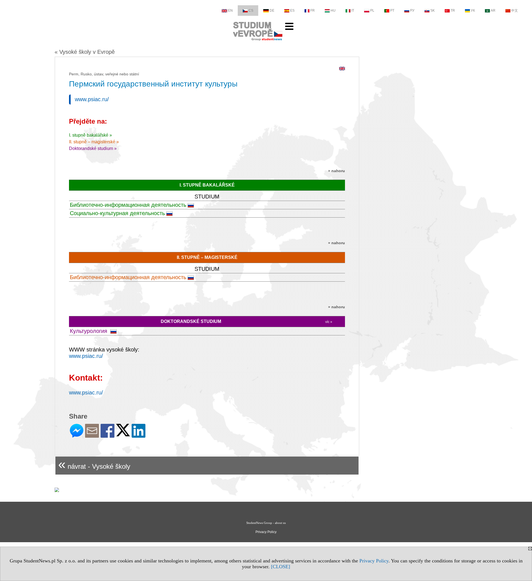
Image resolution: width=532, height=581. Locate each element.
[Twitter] (123, 434)
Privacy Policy (373, 561)
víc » (328, 322)
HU (333, 10)
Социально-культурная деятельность (117, 213)
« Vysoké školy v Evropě (85, 52)
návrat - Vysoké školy (94, 464)
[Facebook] (107, 435)
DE (272, 10)
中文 (514, 10)
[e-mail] (92, 435)
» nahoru (336, 171)
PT (392, 10)
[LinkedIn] (138, 435)
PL (372, 10)
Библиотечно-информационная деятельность (128, 205)
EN (230, 10)
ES (292, 10)
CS (251, 10)
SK (432, 10)
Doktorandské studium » (93, 148)
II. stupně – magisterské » (94, 141)
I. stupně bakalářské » (90, 135)
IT (352, 10)
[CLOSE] (280, 566)
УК (473, 10)
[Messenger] (76, 435)
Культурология (89, 331)
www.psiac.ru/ (92, 99)
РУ (412, 10)
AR (493, 10)
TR (453, 10)
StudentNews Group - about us (266, 522)
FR (312, 10)
